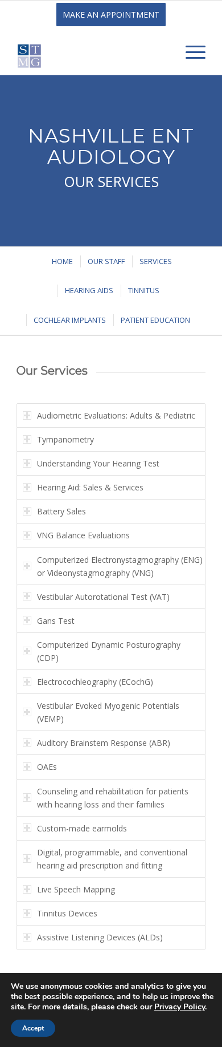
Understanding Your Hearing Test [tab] (98, 463)
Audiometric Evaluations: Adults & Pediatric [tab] (116, 415)
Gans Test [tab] (56, 620)
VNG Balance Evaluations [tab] (83, 535)
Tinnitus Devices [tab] (67, 913)
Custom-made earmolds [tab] (82, 828)
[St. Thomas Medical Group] (92, 52)
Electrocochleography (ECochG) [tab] (95, 681)
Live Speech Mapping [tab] (76, 889)
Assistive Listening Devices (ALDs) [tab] (100, 937)
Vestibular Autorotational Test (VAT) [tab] (103, 596)
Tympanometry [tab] (65, 439)
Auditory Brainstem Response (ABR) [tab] (103, 742)
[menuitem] (189, 52)
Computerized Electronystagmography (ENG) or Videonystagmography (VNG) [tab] (120, 566)
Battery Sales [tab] (61, 511)
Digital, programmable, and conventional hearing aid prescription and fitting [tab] (112, 859)
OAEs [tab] (47, 766)
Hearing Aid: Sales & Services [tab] (90, 487)
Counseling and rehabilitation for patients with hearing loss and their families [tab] (112, 798)
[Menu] (189, 52)
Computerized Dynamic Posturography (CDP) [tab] (108, 651)
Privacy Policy (179, 1006)
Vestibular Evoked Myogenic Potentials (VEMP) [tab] (108, 712)
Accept (33, 1028)
